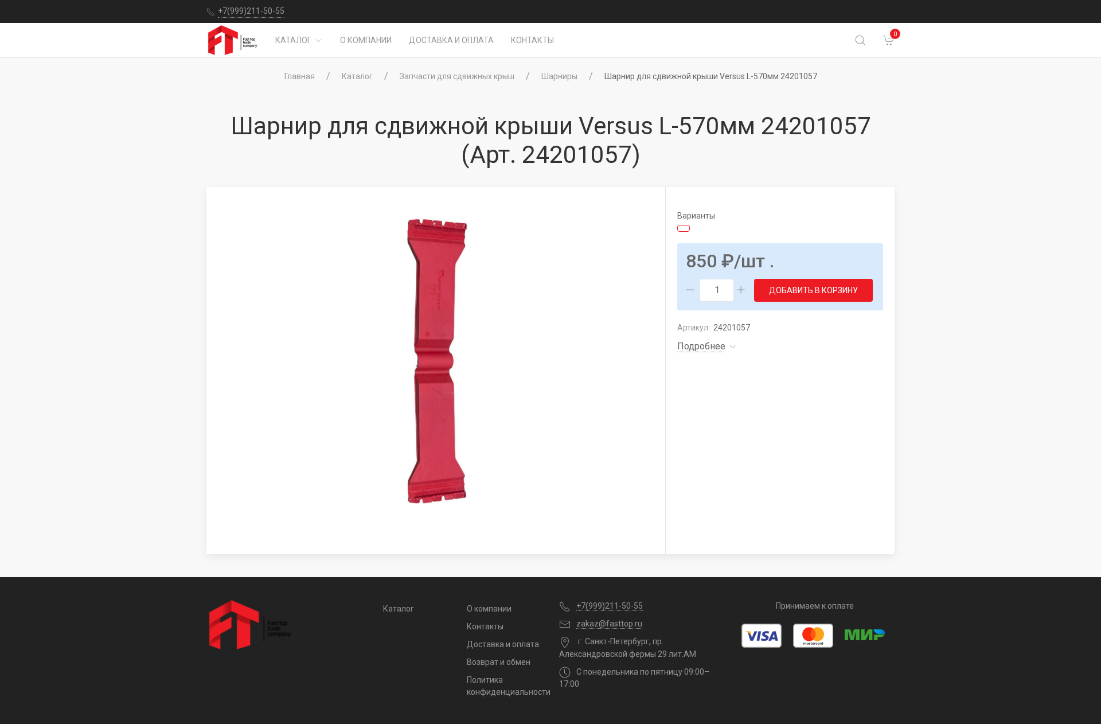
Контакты (532, 40)
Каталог (293, 40)
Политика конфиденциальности (504, 685)
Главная (299, 76)
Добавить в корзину (813, 290)
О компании (366, 40)
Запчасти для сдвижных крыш (457, 76)
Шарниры (559, 76)
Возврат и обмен (498, 662)
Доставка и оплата (451, 40)
